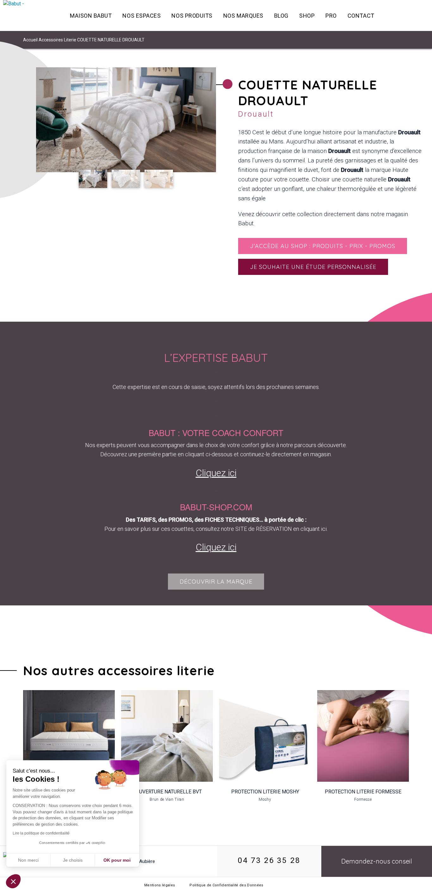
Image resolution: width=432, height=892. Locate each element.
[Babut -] (30, 15)
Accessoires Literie (57, 39)
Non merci (28, 860)
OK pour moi (117, 860)
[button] (13, 881)
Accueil (30, 39)
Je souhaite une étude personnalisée (313, 266)
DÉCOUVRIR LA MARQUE (216, 581)
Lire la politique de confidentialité (41, 833)
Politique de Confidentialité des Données (226, 885)
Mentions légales (159, 885)
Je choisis (73, 860)
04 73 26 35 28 (269, 860)
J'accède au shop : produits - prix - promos (322, 246)
